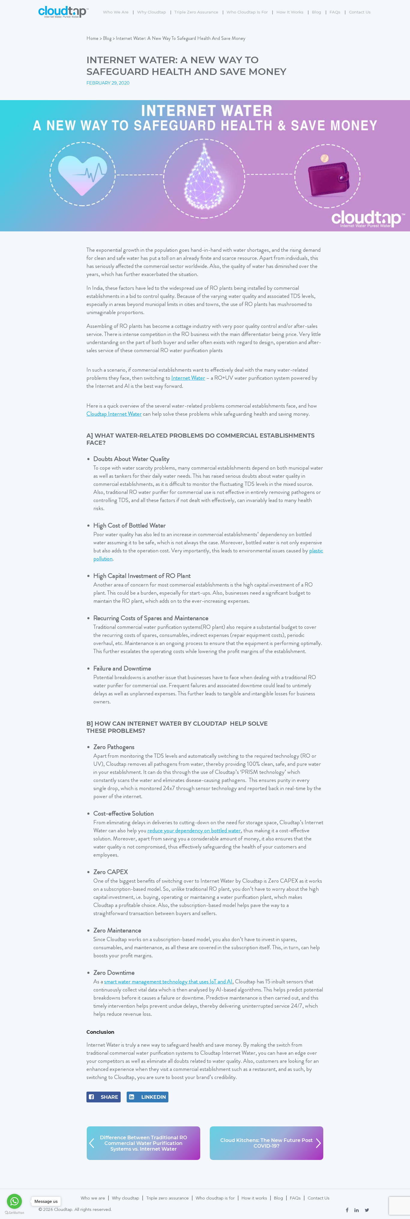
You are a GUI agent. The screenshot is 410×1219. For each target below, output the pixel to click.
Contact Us (360, 12)
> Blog (105, 38)
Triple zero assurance (199, 12)
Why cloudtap (154, 12)
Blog (319, 12)
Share (108, 1097)
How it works (292, 12)
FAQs (338, 12)
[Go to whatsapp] (14, 1201)
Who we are (118, 12)
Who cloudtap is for (250, 12)
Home (92, 38)
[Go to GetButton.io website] (14, 1213)
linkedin (153, 1097)
